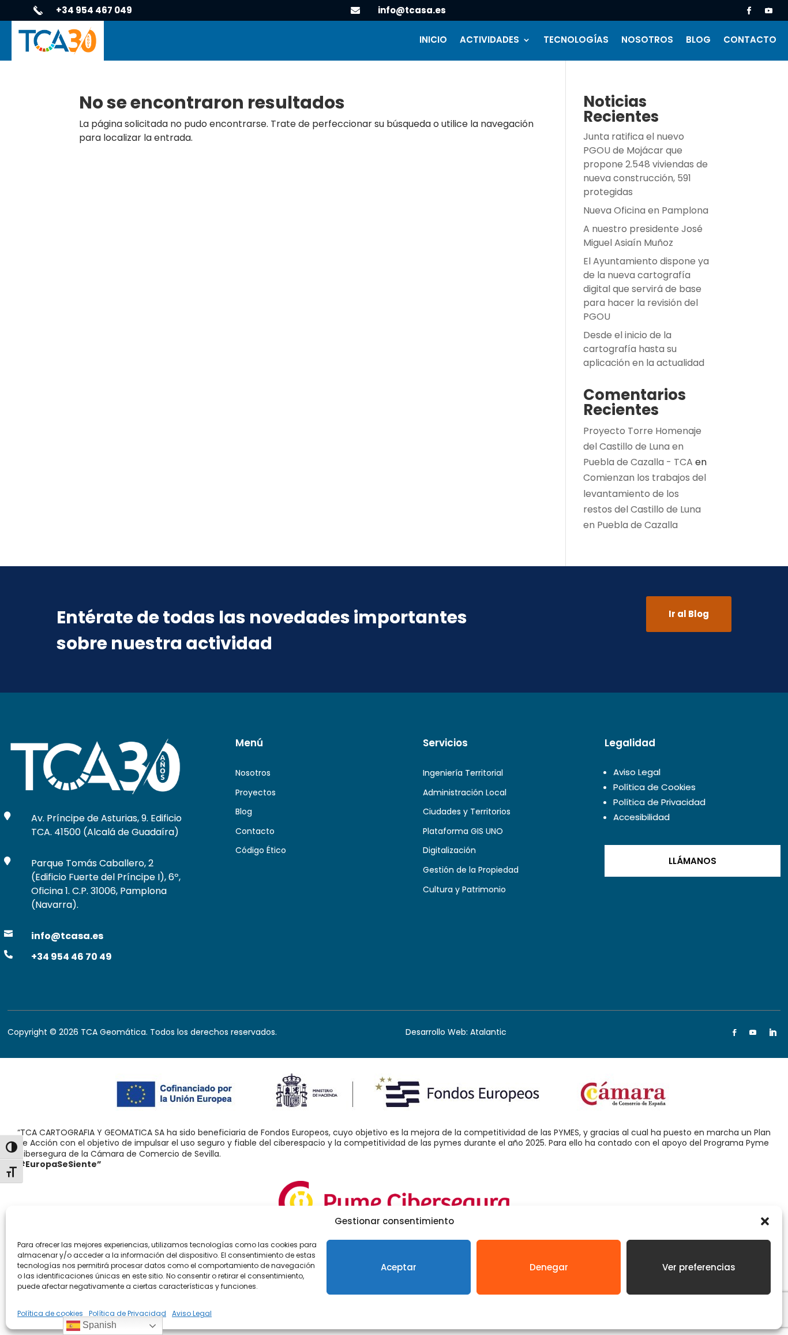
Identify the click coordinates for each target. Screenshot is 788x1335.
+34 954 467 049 (94, 10)
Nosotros (647, 41)
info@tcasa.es (412, 10)
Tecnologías (576, 41)
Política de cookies (50, 1313)
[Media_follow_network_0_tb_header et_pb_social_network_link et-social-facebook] (749, 10)
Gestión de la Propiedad (471, 870)
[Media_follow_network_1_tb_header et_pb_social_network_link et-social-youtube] (768, 10)
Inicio (433, 41)
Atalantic (488, 1032)
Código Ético (260, 850)
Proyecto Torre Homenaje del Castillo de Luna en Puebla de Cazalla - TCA (642, 446)
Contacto (749, 41)
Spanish (98, 1325)
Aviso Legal (192, 1313)
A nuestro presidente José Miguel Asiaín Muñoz (643, 235)
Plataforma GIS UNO (463, 831)
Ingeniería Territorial (463, 773)
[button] (765, 1221)
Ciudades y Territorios (467, 811)
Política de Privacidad (127, 1313)
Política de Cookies (654, 787)
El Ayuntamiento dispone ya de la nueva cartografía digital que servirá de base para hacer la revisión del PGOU (646, 289)
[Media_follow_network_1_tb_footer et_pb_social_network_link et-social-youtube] (753, 1032)
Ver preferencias (699, 1267)
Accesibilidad (641, 817)
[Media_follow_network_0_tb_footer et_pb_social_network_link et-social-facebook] (734, 1032)
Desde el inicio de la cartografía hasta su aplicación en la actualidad (643, 348)
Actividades (489, 41)
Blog (698, 41)
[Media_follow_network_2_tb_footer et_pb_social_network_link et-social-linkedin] (772, 1032)
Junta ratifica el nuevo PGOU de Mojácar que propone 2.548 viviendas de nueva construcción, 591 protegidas (645, 164)
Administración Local (464, 792)
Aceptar (398, 1267)
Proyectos (255, 792)
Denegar (549, 1267)
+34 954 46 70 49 (71, 956)
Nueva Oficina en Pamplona (645, 210)
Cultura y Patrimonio (464, 889)
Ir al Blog (689, 614)
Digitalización (449, 850)
